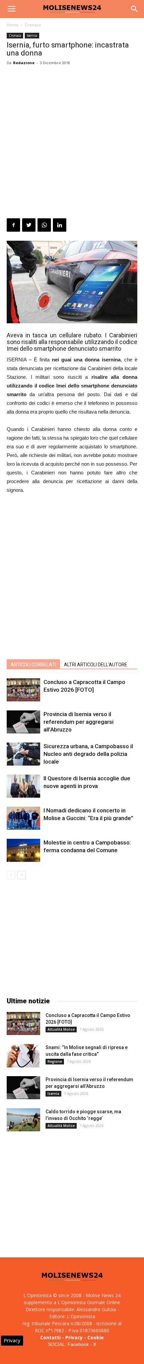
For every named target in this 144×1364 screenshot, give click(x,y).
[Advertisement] (72, 143)
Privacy (74, 1337)
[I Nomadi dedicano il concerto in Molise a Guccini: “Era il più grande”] (23, 818)
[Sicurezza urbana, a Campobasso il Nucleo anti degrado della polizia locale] (23, 754)
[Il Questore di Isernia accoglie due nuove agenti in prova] (23, 786)
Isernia (32, 35)
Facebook (78, 1344)
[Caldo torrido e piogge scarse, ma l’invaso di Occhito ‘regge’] (23, 1119)
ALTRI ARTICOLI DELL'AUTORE (95, 664)
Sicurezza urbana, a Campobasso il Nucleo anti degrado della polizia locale (88, 754)
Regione (55, 1061)
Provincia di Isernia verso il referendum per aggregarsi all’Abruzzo (79, 722)
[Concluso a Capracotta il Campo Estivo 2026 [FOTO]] (23, 689)
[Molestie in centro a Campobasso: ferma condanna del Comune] (23, 850)
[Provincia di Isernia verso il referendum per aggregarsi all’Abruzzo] (23, 721)
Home (12, 25)
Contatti (50, 1337)
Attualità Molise (61, 1029)
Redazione (23, 62)
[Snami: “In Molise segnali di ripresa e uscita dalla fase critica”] (23, 1055)
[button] (134, 9)
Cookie (95, 1337)
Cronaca (33, 25)
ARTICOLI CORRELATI (33, 664)
